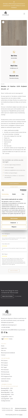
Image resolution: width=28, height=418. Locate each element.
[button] (24, 13)
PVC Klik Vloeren (5, 374)
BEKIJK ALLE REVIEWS (14, 270)
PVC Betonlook (5, 372)
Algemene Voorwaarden (20, 408)
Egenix (20, 414)
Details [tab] (14, 194)
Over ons (3, 350)
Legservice (4, 348)
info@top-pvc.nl (14, 68)
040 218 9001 (14, 58)
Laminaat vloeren (5, 378)
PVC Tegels (4, 367)
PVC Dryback (4, 363)
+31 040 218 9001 (5, 327)
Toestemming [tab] (5, 194)
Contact (3, 355)
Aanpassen (13, 222)
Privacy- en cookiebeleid (20, 410)
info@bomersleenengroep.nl (9, 325)
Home (2, 346)
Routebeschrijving (14, 78)
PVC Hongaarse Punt (6, 376)
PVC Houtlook (4, 369)
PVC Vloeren (4, 360)
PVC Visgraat (4, 365)
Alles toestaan (14, 218)
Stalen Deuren (5, 381)
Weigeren (14, 226)
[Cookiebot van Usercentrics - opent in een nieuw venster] (20, 190)
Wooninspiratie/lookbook (8, 352)
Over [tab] (23, 194)
